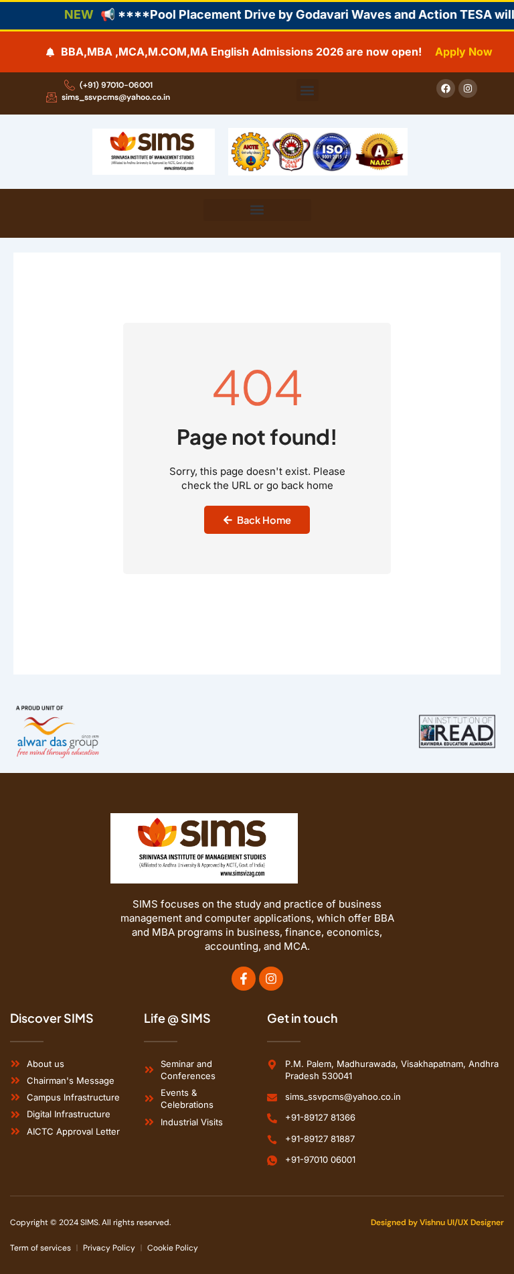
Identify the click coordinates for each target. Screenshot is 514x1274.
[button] (307, 90)
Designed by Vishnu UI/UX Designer (437, 1222)
